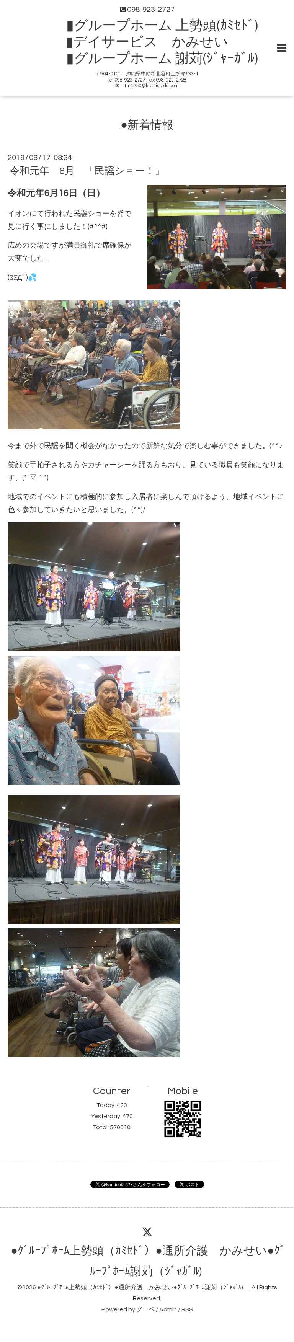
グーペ (145, 1309)
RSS (187, 1309)
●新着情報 (147, 125)
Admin (168, 1309)
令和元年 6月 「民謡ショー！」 (87, 171)
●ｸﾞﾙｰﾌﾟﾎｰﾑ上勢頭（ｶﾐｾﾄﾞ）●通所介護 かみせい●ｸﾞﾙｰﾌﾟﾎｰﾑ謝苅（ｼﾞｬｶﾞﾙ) (143, 1287)
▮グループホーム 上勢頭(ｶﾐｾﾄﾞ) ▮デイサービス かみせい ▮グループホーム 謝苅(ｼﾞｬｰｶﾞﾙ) (154, 42)
